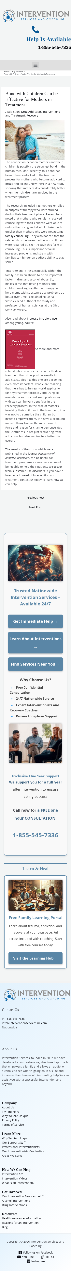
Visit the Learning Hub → (35, 958)
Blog (5, 1227)
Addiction (13, 112)
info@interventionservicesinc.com (24, 1023)
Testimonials (10, 1112)
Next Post (35, 507)
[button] (35, 65)
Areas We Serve (12, 1155)
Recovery (32, 115)
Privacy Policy (11, 1120)
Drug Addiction (31, 112)
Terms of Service (13, 1124)
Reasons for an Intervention (20, 1223)
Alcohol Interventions (16, 1201)
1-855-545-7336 (54, 47)
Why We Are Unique (15, 1116)
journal (32, 453)
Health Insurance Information (21, 1218)
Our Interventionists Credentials (23, 1151)
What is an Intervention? (18, 1183)
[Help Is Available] (35, 29)
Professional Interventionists (21, 1147)
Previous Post (35, 497)
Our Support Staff (13, 1142)
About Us (8, 1107)
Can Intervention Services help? (23, 1196)
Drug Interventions (14, 1205)
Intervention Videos (15, 1178)
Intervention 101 (13, 1174)
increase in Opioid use (42, 318)
